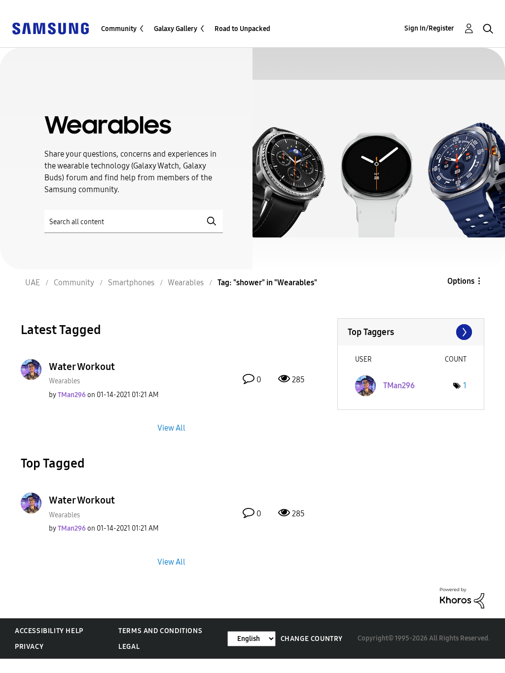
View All (171, 428)
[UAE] (50, 28)
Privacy (29, 646)
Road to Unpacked (242, 29)
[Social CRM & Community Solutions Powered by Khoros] (462, 597)
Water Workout (82, 366)
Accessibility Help (49, 631)
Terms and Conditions (160, 631)
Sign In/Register (429, 28)
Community (119, 29)
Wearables (64, 381)
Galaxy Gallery (175, 29)
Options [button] (460, 281)
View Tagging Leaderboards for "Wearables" (411, 332)
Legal (129, 646)
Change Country (312, 639)
